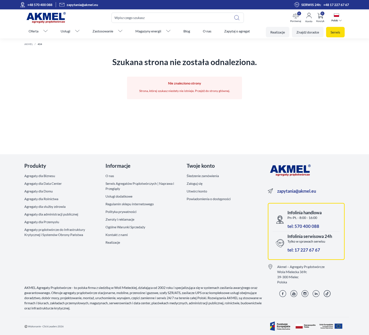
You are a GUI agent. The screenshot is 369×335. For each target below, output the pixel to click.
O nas (109, 176)
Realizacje (112, 242)
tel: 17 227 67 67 (303, 249)
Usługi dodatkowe (118, 196)
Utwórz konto (197, 191)
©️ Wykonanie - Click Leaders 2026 (44, 326)
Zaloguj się (194, 183)
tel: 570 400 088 (303, 226)
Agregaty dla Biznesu (39, 176)
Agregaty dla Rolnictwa (41, 199)
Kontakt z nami (116, 235)
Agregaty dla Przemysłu (41, 222)
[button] (295, 18)
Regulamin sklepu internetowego (129, 204)
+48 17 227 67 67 (336, 5)
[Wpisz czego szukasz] (237, 18)
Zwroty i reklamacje (119, 219)
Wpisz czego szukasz (129, 18)
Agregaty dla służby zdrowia (45, 206)
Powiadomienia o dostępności (209, 199)
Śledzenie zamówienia (203, 176)
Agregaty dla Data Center (43, 183)
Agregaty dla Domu (38, 191)
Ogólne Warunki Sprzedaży (125, 227)
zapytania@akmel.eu (296, 191)
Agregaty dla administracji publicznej (51, 214)
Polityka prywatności (120, 212)
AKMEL (28, 44)
